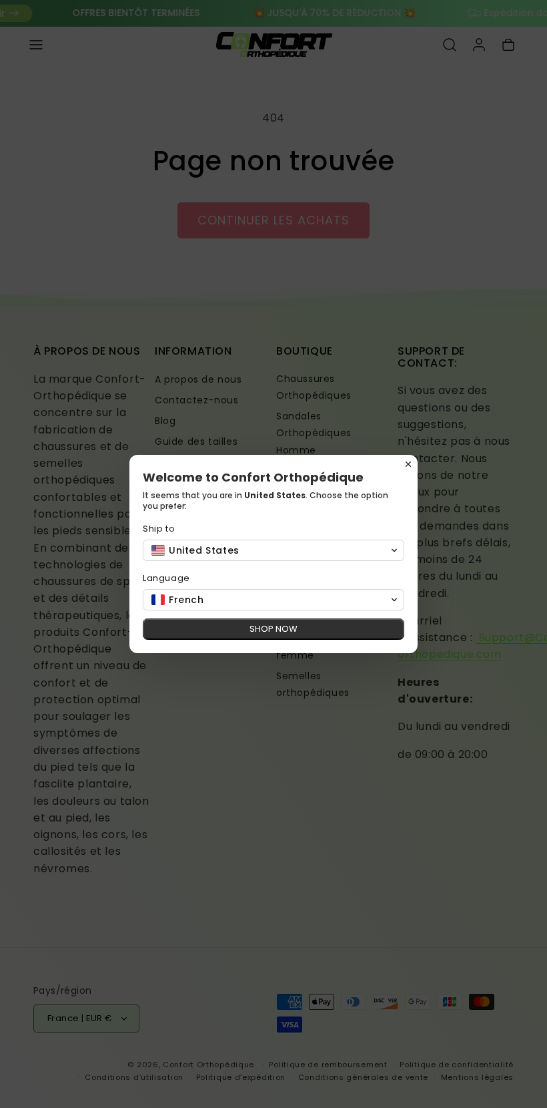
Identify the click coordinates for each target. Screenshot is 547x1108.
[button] (273, 550)
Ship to (159, 528)
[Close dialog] (408, 464)
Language (166, 578)
